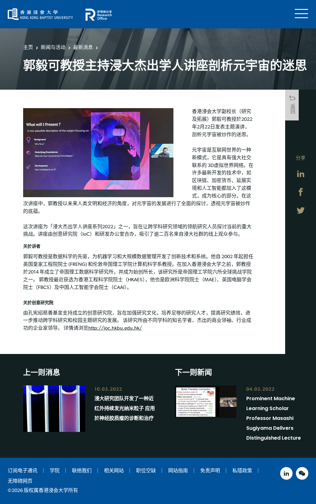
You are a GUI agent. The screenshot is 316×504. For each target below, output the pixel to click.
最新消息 (83, 47)
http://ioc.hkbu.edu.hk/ (115, 328)
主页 (28, 47)
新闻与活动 (53, 47)
